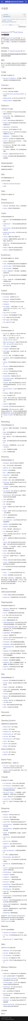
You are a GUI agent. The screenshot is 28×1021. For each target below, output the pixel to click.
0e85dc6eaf (6, 973)
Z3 (4, 566)
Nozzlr (5, 271)
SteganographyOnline (8, 646)
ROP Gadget (6, 320)
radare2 (5, 551)
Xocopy (5, 562)
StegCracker (6, 653)
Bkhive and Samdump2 (9, 342)
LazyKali (5, 770)
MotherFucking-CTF (8, 132)
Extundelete (6, 358)
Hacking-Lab (6, 846)
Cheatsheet (6, 304)
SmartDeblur (6, 642)
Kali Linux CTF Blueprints (9, 78)
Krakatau (5, 524)
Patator (5, 279)
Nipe (4, 436)
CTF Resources (7, 785)
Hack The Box (6, 837)
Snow (4, 395)
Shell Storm (6, 1000)
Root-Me (5, 886)
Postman (5, 694)
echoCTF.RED (6, 116)
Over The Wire (6, 859)
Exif (4, 615)
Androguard (6, 463)
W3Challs (5, 908)
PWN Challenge (7, 872)
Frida (4, 499)
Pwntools (5, 315)
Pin (4, 531)
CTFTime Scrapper (8, 982)
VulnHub (5, 904)
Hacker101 (6, 843)
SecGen (5, 156)
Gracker (5, 833)
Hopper (5, 511)
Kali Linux (5, 736)
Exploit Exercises (7, 824)
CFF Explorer (6, 346)
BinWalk (5, 480)
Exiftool (5, 617)
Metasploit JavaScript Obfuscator (11, 183)
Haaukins (5, 123)
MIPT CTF (5, 801)
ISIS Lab (5, 958)
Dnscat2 (5, 91)
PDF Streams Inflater (8, 378)
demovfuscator (7, 495)
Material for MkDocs (10, 1019)
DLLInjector (6, 297)
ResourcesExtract (7, 388)
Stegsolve (5, 666)
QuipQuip (5, 239)
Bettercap (5, 206)
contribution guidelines (15, 51)
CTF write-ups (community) (10, 978)
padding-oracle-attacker (9, 232)
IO (3, 854)
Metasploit (6, 301)
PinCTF (5, 538)
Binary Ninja (6, 475)
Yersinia (5, 208)
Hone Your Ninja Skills (8, 850)
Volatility (5, 404)
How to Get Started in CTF (9, 788)
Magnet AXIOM (7, 98)
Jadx (4, 517)
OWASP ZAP (6, 689)
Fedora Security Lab (8, 734)
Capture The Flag (10, 38)
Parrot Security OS (8, 739)
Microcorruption (7, 857)
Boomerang (6, 482)
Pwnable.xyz (6, 879)
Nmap (4, 440)
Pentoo (5, 741)
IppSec (5, 796)
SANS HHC (6, 891)
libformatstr (6, 299)
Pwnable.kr (6, 874)
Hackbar (5, 687)
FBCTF (5, 120)
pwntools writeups (8, 993)
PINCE (5, 534)
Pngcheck (5, 382)
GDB (4, 501)
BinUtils (5, 477)
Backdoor (5, 814)
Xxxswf (20, 581)
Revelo (5, 575)
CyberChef (6, 219)
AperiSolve (6, 608)
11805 (25, 14)
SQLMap (5, 700)
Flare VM (5, 752)
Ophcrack (5, 275)
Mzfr (4, 991)
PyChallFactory (7, 145)
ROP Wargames (7, 889)
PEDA (4, 529)
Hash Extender (7, 228)
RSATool (5, 247)
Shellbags (5, 393)
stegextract (6, 657)
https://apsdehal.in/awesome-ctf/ (9, 21)
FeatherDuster (6, 224)
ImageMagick (6, 632)
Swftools (21, 579)
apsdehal (5, 14)
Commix (5, 683)
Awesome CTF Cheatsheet (10, 932)
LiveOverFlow (6, 799)
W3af (4, 704)
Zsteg (4, 669)
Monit (4, 432)
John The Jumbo (7, 266)
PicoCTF (5, 141)
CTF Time (5, 935)
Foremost (5, 366)
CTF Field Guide (7, 783)
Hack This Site (7, 841)
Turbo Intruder (6, 283)
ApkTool (5, 470)
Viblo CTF (5, 900)
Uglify (4, 186)
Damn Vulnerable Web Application (16, 915)
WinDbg (5, 560)
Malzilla (5, 373)
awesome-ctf (6, 16)
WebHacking (6, 912)
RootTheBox (6, 149)
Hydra (4, 263)
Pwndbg (5, 546)
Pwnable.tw (6, 877)
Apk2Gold (5, 468)
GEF (4, 504)
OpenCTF (5, 138)
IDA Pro (5, 515)
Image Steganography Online (10, 626)
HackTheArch (6, 127)
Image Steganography (8, 622)
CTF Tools (5, 766)
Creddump (5, 348)
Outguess (5, 635)
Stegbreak (5, 651)
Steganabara (6, 644)
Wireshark (5, 406)
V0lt (4, 322)
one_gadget (6, 306)
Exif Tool (5, 355)
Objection (5, 526)
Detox (4, 572)
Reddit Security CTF (8, 939)
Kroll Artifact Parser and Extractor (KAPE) (13, 94)
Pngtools (5, 637)
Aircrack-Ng (6, 333)
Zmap (4, 451)
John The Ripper (7, 268)
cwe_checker (6, 491)
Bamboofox (6, 950)
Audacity (5, 338)
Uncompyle (6, 555)
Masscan (5, 428)
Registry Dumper (7, 100)
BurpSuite (5, 680)
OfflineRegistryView (14, 409)
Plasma (5, 542)
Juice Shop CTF (5, 919)
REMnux (5, 754)
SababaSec (6, 997)
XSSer (4, 707)
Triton (4, 553)
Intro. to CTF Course (8, 792)
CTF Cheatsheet (7, 955)
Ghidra (4, 506)
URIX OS (5, 743)
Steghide (5, 660)
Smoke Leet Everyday (8, 1004)
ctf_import (6, 486)
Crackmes (5, 817)
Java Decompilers (7, 520)
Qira (4, 317)
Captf (4, 976)
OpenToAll (5, 960)
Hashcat (5, 261)
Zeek (4, 449)
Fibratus (5, 362)
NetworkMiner (6, 376)
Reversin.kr (6, 882)
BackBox (5, 729)
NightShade (6, 136)
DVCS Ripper (6, 351)
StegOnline (6, 662)
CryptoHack (6, 819)
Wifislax (5, 746)
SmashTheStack (7, 895)
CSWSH (5, 594)
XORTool (5, 250)
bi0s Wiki (5, 953)
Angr (4, 465)
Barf (4, 472)
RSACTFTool (6, 243)
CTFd (4, 112)
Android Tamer (7, 727)
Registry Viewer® (8, 415)
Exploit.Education (7, 828)
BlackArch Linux (7, 731)
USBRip (5, 398)
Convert (5, 613)
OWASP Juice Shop (6, 921)
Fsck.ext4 (5, 371)
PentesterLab (6, 863)
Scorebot (5, 153)
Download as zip (22, 26)
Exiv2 (4, 620)
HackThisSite (6, 987)
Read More (9, 20)
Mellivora (5, 129)
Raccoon (5, 696)
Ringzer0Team (7, 884)
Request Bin (6, 597)
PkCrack (5, 236)
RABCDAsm (11, 578)
